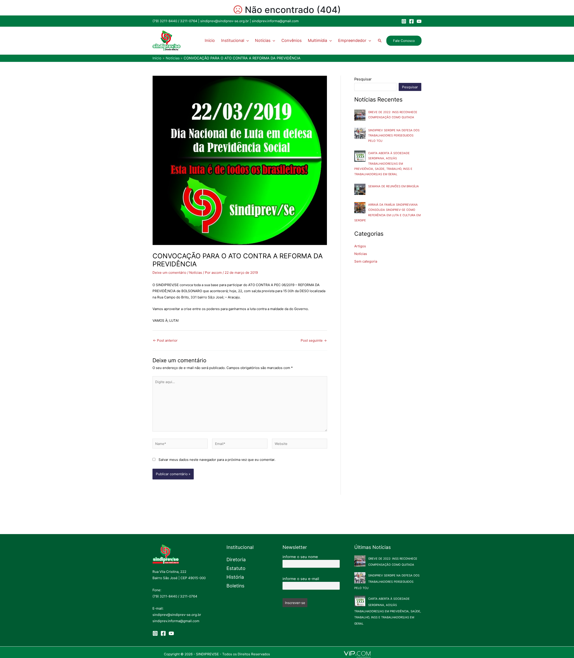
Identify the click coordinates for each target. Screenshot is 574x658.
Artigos (360, 246)
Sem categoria (365, 261)
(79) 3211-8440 (164, 21)
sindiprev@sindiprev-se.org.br (224, 21)
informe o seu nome (300, 556)
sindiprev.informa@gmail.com (275, 21)
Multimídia (317, 40)
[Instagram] (403, 21)
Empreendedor (352, 40)
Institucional (232, 40)
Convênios (291, 40)
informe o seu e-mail (301, 578)
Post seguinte (314, 340)
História (235, 577)
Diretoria (236, 559)
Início (210, 40)
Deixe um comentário (169, 272)
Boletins (235, 586)
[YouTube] (419, 21)
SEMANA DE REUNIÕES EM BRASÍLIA (393, 186)
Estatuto (236, 568)
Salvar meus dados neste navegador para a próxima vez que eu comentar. (217, 459)
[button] (246, 41)
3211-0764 (188, 21)
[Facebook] (411, 21)
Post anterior (165, 340)
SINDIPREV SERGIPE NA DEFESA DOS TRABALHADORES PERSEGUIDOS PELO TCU (394, 135)
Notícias (262, 40)
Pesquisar (363, 79)
